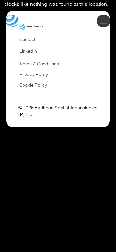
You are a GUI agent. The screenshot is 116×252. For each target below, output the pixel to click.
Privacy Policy (33, 74)
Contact (27, 39)
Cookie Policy (33, 85)
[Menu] (103, 21)
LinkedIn (28, 51)
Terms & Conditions (39, 64)
